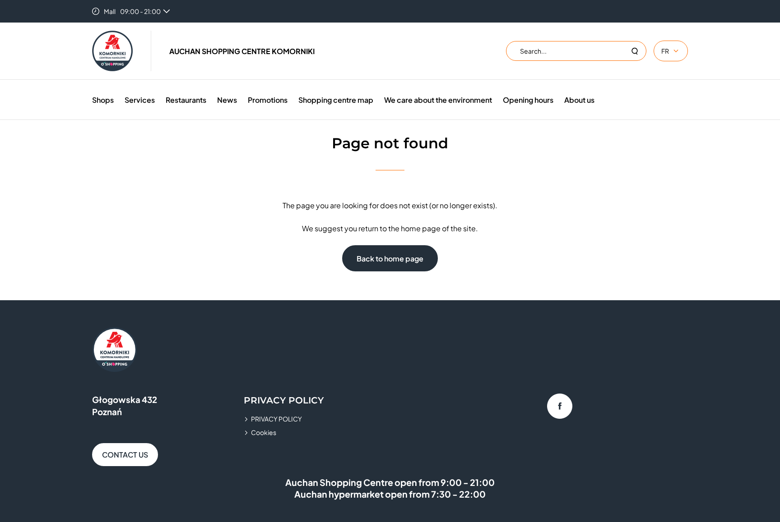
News (227, 100)
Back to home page (390, 258)
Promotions (268, 100)
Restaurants (186, 100)
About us (579, 100)
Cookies (263, 432)
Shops (103, 100)
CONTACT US (125, 454)
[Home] (112, 51)
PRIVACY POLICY (276, 419)
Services (140, 100)
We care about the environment (438, 100)
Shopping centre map (335, 100)
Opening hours (528, 100)
